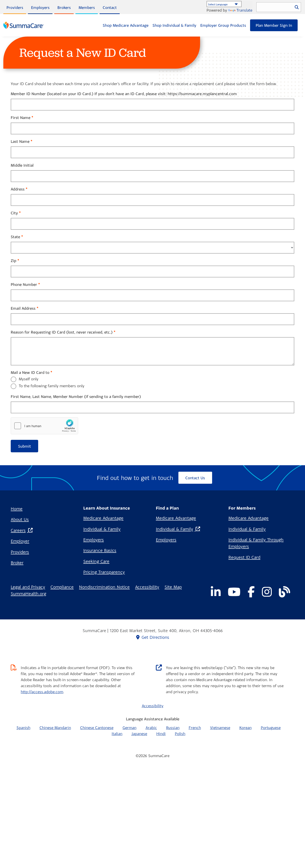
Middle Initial (22, 165)
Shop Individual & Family (174, 25)
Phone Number (24, 284)
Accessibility (147, 587)
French (195, 727)
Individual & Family (102, 529)
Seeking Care (96, 561)
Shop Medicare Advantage (125, 25)
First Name (20, 117)
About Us (20, 519)
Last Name (20, 141)
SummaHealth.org (28, 593)
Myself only (28, 378)
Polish (180, 733)
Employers (40, 7)
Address (18, 189)
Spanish (23, 727)
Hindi (161, 733)
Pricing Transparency (104, 572)
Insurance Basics (99, 550)
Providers (14, 7)
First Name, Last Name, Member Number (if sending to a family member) (76, 396)
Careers (18, 530)
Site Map (173, 587)
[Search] (296, 7)
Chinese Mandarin (55, 727)
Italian (117, 733)
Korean (245, 727)
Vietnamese (220, 727)
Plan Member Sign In (274, 25)
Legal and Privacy (28, 587)
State (15, 236)
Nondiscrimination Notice (104, 587)
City (14, 212)
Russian (173, 727)
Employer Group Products (223, 25)
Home (17, 509)
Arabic (151, 727)
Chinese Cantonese (96, 727)
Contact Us (195, 477)
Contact (110, 7)
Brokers (64, 7)
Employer (20, 541)
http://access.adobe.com (42, 691)
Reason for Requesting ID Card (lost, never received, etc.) (62, 332)
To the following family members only (51, 385)
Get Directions (155, 637)
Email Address (23, 308)
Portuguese (271, 727)
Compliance (62, 587)
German (129, 727)
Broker (17, 562)
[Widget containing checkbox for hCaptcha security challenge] (44, 425)
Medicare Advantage (103, 518)
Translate (244, 10)
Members (87, 7)
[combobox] (278, 7)
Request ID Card (244, 557)
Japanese (139, 733)
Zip (13, 260)
